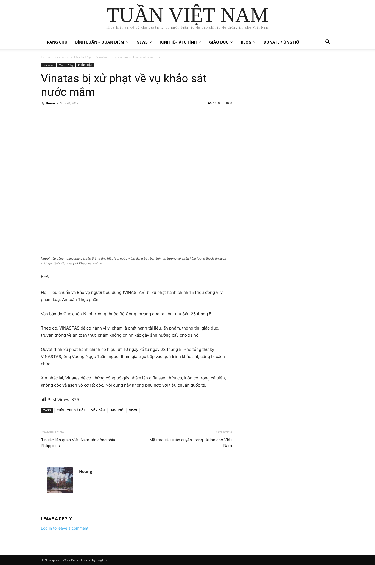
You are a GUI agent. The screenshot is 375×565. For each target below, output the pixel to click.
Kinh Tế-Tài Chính (178, 42)
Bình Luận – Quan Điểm (99, 42)
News (142, 42)
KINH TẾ (117, 410)
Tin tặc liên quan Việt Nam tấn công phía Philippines (78, 443)
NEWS (133, 410)
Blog (246, 42)
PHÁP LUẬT (85, 65)
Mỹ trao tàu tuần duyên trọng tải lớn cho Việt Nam (191, 443)
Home (45, 57)
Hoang (50, 103)
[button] (327, 42)
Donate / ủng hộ (281, 42)
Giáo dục (218, 42)
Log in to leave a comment (64, 528)
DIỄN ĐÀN (98, 410)
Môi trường (82, 57)
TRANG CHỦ (56, 42)
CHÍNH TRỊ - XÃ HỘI (71, 410)
